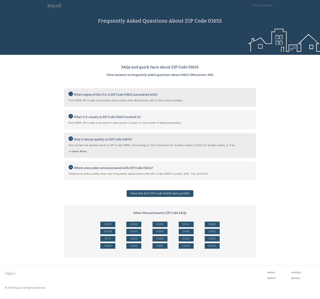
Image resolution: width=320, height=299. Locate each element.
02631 (107, 224)
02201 (160, 224)
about (271, 272)
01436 (134, 246)
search (271, 278)
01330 (134, 238)
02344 (186, 246)
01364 (108, 246)
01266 (160, 231)
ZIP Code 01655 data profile (160, 193)
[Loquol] (54, 7)
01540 (186, 238)
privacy (295, 278)
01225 (212, 238)
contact (296, 272)
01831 (160, 246)
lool (10, 273)
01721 (108, 238)
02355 (160, 238)
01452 (212, 231)
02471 (133, 231)
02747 (186, 224)
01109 (186, 231)
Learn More (79, 151)
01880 (212, 224)
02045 (212, 246)
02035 (134, 224)
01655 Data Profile (262, 5)
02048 (108, 231)
